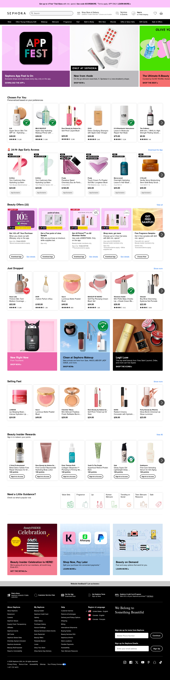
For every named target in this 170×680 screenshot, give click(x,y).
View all (160, 204)
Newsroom (11, 614)
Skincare (55, 21)
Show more (158, 268)
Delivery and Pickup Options (70, 617)
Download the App (155, 150)
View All (160, 434)
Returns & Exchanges (68, 614)
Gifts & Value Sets (128, 21)
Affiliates (10, 627)
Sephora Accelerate (14, 644)
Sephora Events (12, 631)
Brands (113, 21)
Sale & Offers (157, 21)
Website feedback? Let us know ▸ (85, 583)
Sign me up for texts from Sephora (129, 630)
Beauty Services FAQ (68, 634)
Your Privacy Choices (55, 664)
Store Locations (66, 641)
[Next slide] (165, 56)
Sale (151, 494)
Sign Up (156, 648)
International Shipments (69, 627)
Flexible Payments (67, 644)
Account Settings (40, 627)
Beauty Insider (39, 611)
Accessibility (65, 647)
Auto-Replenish (39, 634)
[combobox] (51, 13)
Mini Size (102, 21)
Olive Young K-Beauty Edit (26, 21)
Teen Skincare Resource (141, 495)
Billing (63, 624)
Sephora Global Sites (14, 637)
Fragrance (67, 21)
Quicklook (19, 124)
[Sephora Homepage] (16, 13)
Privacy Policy (12, 664)
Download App (16, 257)
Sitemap (43, 664)
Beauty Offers (38, 637)
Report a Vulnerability (14, 651)
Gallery (36, 617)
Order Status (38, 621)
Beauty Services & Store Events (45, 631)
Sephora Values (12, 621)
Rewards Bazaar (40, 641)
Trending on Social (125, 495)
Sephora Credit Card (41, 614)
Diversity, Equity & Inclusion (16, 641)
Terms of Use (23, 664)
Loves (36, 644)
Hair (78, 21)
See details (31, 256)
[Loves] (155, 13)
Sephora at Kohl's (67, 637)
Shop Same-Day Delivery (42, 651)
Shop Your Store (39, 647)
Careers (10, 617)
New (9, 21)
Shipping (64, 621)
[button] (19, 460)
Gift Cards (143, 21)
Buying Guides (66, 631)
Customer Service (67, 611)
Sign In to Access (17, 476)
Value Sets (66, 494)
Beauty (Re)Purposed (14, 647)
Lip (92, 494)
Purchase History (40, 624)
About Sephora (12, 611)
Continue (156, 635)
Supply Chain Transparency (16, 624)
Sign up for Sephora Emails (126, 643)
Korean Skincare (109, 495)
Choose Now (141, 257)
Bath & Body (89, 21)
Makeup (44, 21)
